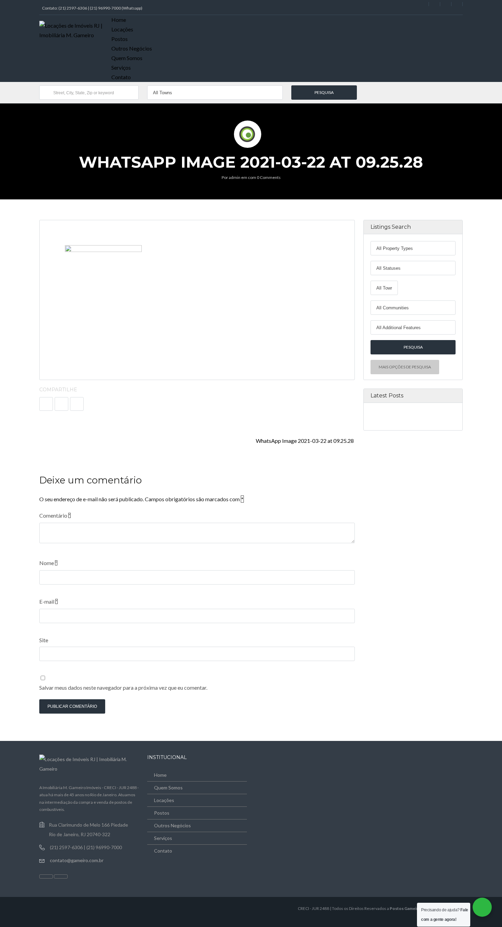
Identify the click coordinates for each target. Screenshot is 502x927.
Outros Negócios (131, 48)
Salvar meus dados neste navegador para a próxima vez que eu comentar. (123, 687)
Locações (122, 29)
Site (43, 640)
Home (118, 19)
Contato (121, 77)
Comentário (54, 515)
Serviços (121, 67)
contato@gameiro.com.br (76, 860)
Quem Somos (126, 58)
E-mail (48, 601)
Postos (119, 39)
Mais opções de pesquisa (405, 366)
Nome (48, 563)
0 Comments (269, 177)
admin (234, 177)
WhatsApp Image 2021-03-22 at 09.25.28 (305, 440)
